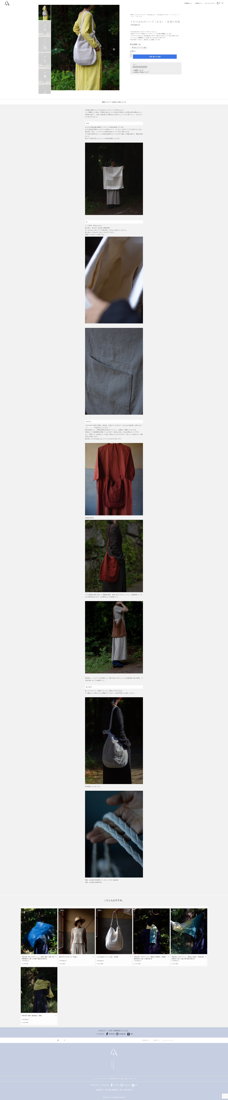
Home (132, 14)
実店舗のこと (188, 3)
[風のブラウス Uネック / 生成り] (76, 931)
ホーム (93, 1078)
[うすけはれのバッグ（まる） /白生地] (114, 931)
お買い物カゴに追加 (154, 57)
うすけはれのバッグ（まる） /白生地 (107, 957)
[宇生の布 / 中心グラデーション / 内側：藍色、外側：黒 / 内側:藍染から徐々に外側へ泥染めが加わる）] (39, 931)
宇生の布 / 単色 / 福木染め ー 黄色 (32, 1015)
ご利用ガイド (198, 3)
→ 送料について (137, 70)
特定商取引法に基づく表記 (116, 1078)
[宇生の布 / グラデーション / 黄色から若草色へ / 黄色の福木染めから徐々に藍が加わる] (151, 931)
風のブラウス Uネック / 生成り (68, 957)
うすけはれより (151, 14)
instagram (91, 427)
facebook (112, 1034)
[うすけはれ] (7, 3)
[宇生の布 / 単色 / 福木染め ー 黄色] (39, 990)
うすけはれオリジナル (162, 14)
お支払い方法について (119, 102)
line (131, 1034)
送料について (106, 102)
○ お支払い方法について (140, 72)
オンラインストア (210, 3)
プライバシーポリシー (102, 1078)
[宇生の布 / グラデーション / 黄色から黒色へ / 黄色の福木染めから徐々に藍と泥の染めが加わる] (189, 931)
